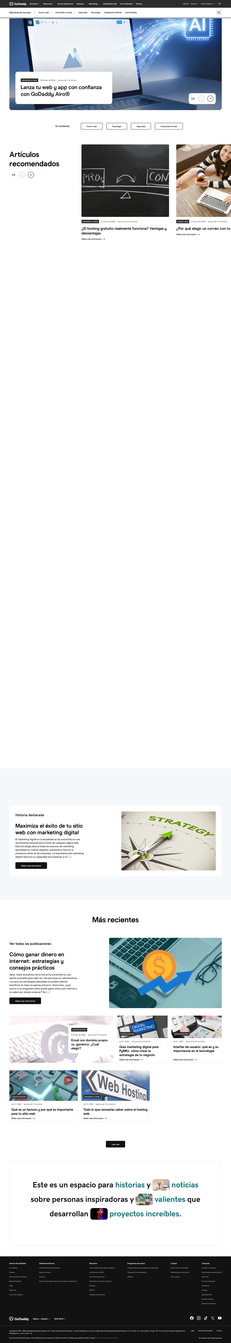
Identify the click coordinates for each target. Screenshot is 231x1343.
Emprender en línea (63, 12)
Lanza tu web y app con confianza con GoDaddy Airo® (61, 90)
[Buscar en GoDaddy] (219, 12)
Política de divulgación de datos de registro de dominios (58, 1281)
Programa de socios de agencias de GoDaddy (142, 1268)
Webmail (92, 1286)
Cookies (219, 1331)
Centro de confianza (16, 1295)
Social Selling (131, 12)
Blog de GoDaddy (15, 1281)
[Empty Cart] (219, 4)
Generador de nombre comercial (100, 1281)
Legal (11, 1286)
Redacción (12, 1290)
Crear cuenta (175, 1277)
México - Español (40, 1319)
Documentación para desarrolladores (102, 1268)
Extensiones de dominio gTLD (212, 1272)
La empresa (13, 1268)
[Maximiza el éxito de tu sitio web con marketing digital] (168, 840)
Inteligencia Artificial (113, 12)
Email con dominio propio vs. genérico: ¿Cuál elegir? (89, 1044)
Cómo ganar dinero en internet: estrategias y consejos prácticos (36, 961)
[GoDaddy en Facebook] (192, 1319)
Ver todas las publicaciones (30, 944)
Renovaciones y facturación (180, 1272)
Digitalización (79, 1030)
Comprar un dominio (209, 1268)
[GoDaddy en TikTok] (206, 1319)
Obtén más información (91, 239)
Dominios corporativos (97, 1277)
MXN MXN (58, 1319)
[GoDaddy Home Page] (19, 1319)
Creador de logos (207, 1299)
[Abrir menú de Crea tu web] (51, 13)
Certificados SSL (110, 4)
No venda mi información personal (210, 1338)
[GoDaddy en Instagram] (199, 1319)
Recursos (42, 1277)
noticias (184, 1184)
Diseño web (182, 222)
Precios (139, 4)
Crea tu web (44, 12)
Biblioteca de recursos (20, 12)
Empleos (12, 1272)
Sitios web (205, 1277)
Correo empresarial (208, 1281)
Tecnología (95, 12)
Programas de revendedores (137, 1272)
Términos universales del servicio (106, 1338)
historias (130, 1184)
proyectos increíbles (144, 1213)
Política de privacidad (205, 1331)
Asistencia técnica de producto (49, 1268)
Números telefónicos (209, 1303)
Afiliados (130, 1277)
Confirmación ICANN (96, 1272)
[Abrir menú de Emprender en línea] (74, 13)
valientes (170, 1199)
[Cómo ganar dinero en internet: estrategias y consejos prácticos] (165, 973)
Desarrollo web (29, 80)
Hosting (204, 1290)
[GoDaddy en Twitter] (213, 1319)
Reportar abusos (45, 1272)
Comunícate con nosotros (18, 1277)
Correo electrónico (65, 4)
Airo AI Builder (126, 4)
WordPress (205, 1286)
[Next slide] (210, 99)
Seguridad (83, 12)
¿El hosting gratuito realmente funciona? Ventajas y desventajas (124, 230)
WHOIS (91, 1290)
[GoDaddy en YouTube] (220, 1319)
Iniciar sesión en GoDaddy (179, 1268)
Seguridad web (207, 1295)
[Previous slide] (201, 99)
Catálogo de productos (97, 1295)
